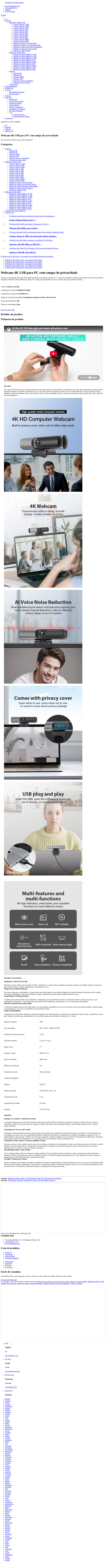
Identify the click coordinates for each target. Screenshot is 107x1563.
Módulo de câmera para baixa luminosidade (27, 47)
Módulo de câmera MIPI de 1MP (24, 60)
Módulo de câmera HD (8, 1283)
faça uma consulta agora (9, 1280)
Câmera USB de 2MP (20, 32)
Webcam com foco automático (23, 81)
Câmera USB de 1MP (20, 30)
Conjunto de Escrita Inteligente (15, 211)
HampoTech (13, 99)
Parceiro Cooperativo (16, 107)
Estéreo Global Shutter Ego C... (22, 220)
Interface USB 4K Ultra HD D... (22, 252)
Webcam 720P (18, 79)
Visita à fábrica (14, 105)
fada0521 (8, 10)
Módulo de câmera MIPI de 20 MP (24, 62)
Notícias (7, 96)
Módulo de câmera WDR (21, 51)
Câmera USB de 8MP (20, 37)
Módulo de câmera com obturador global (26, 45)
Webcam (12, 71)
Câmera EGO (13, 84)
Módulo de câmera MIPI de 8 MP (24, 69)
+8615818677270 (11, 8)
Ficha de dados (14, 94)
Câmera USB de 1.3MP (21, 24)
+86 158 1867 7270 (11, 1242)
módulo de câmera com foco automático (56, 1283)
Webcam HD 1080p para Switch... (23, 228)
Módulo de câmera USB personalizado (30, 1283)
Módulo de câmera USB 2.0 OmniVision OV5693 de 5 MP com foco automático (34, 1178)
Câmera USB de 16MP (21, 28)
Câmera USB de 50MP (21, 41)
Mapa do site (42, 1281)
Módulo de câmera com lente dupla (25, 43)
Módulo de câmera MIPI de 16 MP (24, 58)
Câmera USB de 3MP (20, 34)
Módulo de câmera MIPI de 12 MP (24, 54)
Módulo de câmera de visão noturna (25, 49)
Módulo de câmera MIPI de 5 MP (24, 68)
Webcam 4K (17, 73)
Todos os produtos (77, 1283)
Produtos (8, 21)
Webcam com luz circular (21, 83)
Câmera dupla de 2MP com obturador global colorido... (33, 236)
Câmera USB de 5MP (20, 36)
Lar (6, 19)
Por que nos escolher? (16, 101)
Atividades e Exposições (17, 109)
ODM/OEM (9, 88)
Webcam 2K (17, 75)
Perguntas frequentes (16, 111)
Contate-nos (9, 118)
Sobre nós (8, 98)
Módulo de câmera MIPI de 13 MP (24, 56)
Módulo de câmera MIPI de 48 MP (24, 66)
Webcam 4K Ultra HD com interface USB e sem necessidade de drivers (31, 1180)
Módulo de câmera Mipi (17, 52)
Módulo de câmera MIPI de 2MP (24, 64)
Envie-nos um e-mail (8, 310)
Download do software (16, 92)
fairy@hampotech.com (12, 6)
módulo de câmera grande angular (58, 1281)
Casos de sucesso (19, 114)
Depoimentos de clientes (21, 116)
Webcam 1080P (18, 77)
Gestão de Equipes (15, 103)
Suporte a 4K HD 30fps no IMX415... (25, 244)
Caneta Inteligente (11, 86)
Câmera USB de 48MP (21, 39)
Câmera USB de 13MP (21, 26)
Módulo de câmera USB (17, 22)
